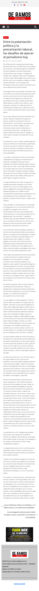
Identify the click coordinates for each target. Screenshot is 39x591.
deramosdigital (17, 61)
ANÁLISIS (6, 37)
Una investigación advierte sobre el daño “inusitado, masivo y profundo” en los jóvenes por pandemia (19, 514)
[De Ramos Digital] (3, 27)
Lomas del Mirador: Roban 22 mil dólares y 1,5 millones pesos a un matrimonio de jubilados (19, 506)
